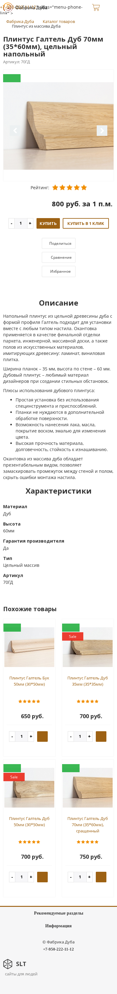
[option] (58, 125)
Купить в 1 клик (85, 223)
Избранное (60, 271)
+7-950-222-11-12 (18, 7)
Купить (48, 223)
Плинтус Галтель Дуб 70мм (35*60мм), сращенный (87, 825)
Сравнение (61, 257)
